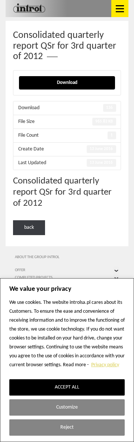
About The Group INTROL (37, 257)
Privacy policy (105, 365)
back (29, 227)
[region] (67, 360)
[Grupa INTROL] (29, 8)
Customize (67, 407)
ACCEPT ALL (67, 387)
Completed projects (33, 278)
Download (67, 82)
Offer (20, 270)
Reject (67, 427)
